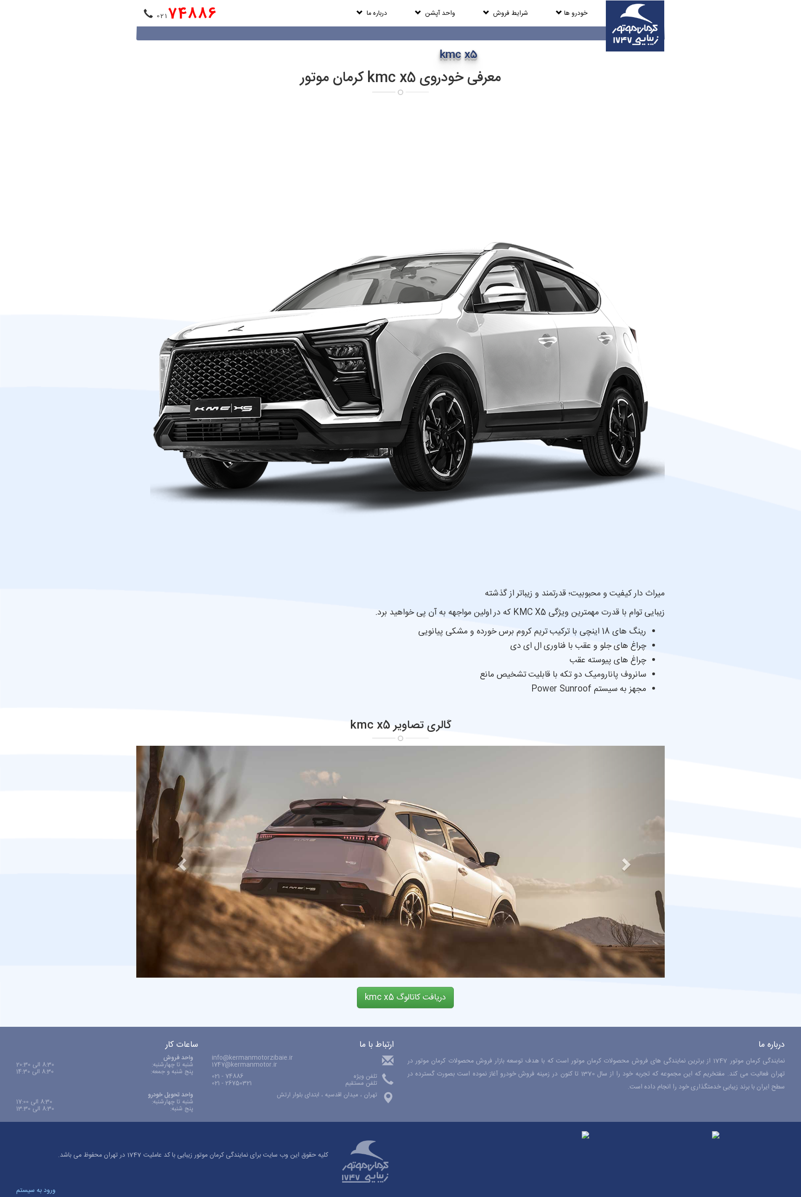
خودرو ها (574, 13)
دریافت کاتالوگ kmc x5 (405, 998)
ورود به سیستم (36, 1190)
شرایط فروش (509, 13)
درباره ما (375, 13)
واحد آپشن (438, 13)
